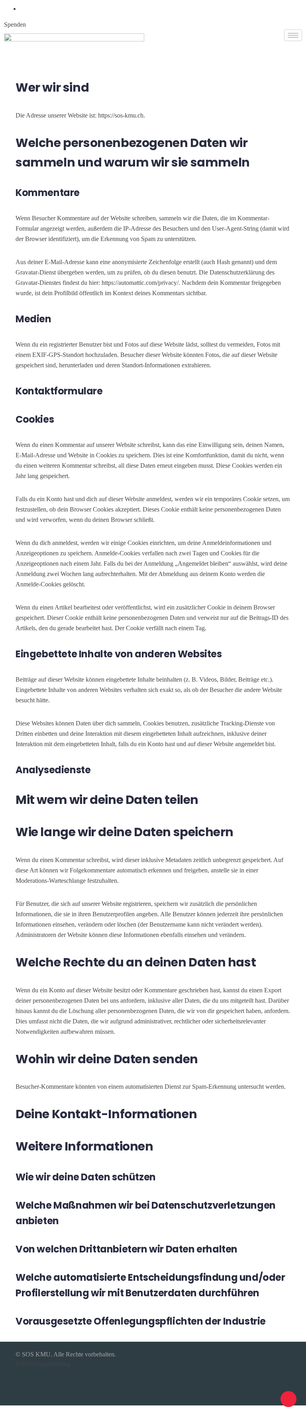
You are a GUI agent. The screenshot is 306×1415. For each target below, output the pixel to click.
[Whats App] (22, 9)
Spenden (15, 24)
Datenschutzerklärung (43, 1363)
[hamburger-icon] (293, 35)
